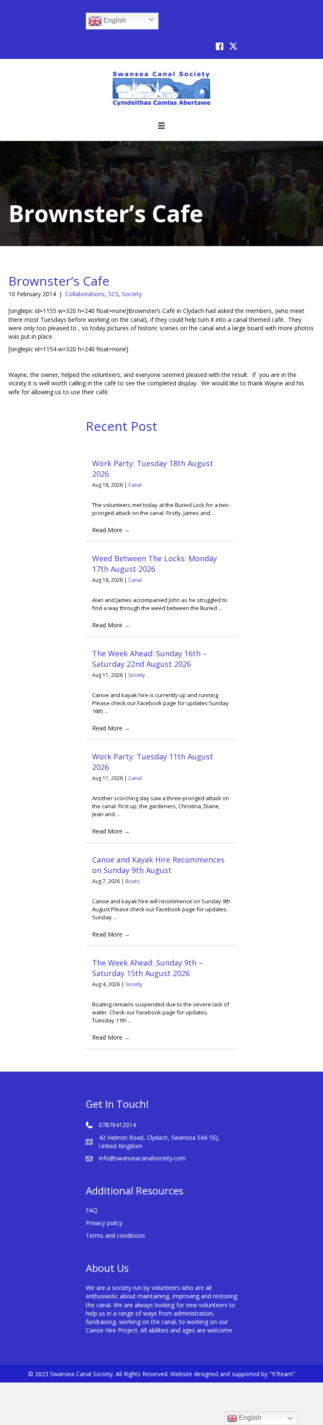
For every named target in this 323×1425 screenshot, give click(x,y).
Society (132, 294)
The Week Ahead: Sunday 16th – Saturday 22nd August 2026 (149, 658)
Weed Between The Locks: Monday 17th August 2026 (154, 563)
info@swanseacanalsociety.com (142, 1158)
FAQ (92, 1210)
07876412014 (117, 1125)
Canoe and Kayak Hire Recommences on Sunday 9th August (158, 864)
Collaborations (85, 294)
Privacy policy (104, 1223)
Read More (111, 530)
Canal (135, 484)
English (114, 20)
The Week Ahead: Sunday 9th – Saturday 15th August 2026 (147, 968)
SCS (113, 294)
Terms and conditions (115, 1235)
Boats (132, 881)
